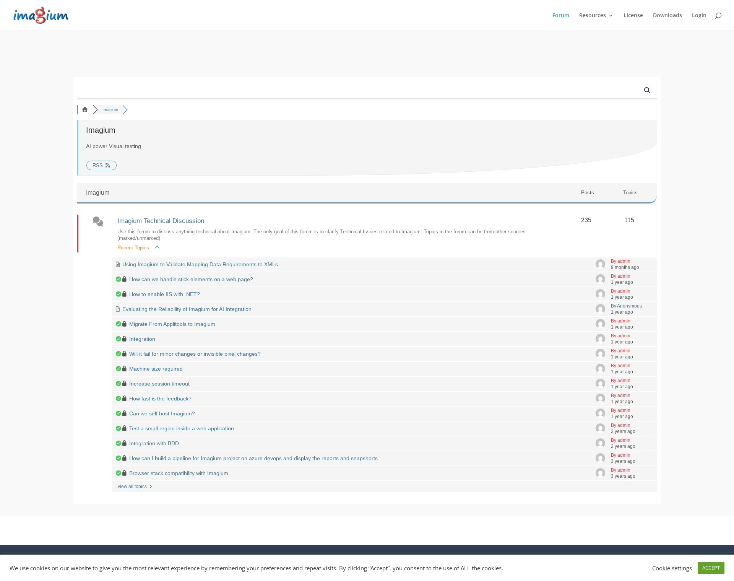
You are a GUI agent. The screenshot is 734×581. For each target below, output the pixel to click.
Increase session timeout (159, 384)
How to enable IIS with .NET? (164, 294)
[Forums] (84, 109)
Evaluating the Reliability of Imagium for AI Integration (187, 309)
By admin (620, 261)
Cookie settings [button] (672, 568)
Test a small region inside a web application (181, 428)
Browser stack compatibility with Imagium (178, 473)
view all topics (133, 486)
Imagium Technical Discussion (160, 221)
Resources (592, 16)
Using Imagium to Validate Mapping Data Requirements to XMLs (200, 264)
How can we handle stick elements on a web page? (191, 279)
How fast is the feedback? (160, 398)
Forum (560, 16)
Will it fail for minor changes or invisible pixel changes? (195, 354)
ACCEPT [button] (711, 567)
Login (699, 16)
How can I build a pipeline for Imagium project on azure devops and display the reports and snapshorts (253, 458)
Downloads (667, 16)
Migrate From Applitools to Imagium (172, 324)
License (633, 16)
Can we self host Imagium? (162, 413)
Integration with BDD (154, 443)
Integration (142, 339)
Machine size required (156, 369)
